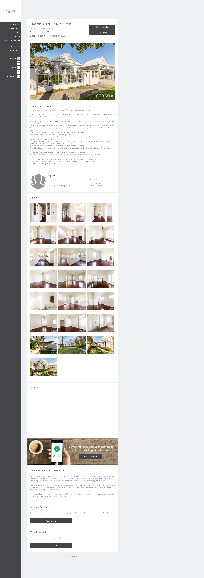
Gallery (18, 32)
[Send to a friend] (18, 77)
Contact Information (14, 28)
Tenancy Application (14, 46)
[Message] (18, 68)
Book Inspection (102, 27)
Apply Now (102, 32)
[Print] (18, 64)
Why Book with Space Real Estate (12, 41)
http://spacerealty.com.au (88, 538)
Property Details (15, 24)
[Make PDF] (18, 59)
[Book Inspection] (18, 73)
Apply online (51, 521)
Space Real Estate (51, 546)
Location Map (16, 36)
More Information (15, 50)
